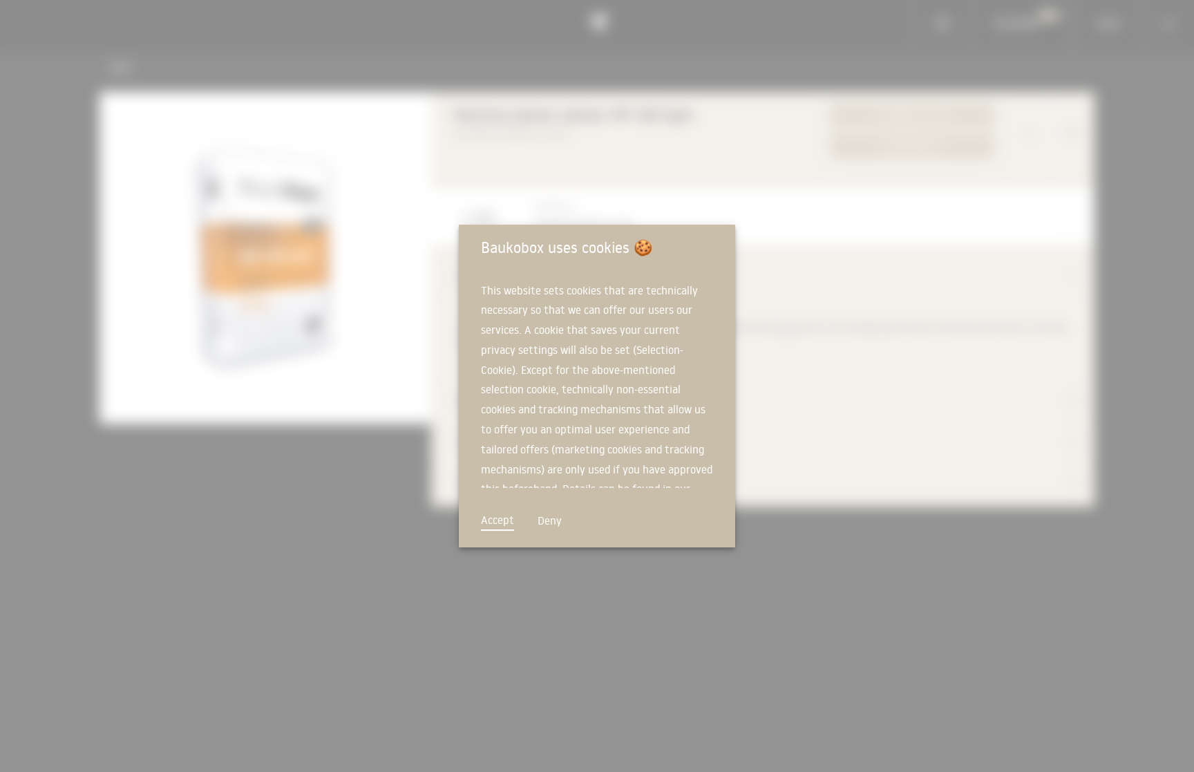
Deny (550, 520)
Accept (497, 520)
